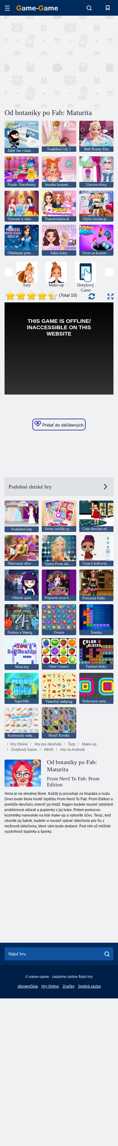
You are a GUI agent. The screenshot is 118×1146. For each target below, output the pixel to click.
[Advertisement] (56, 61)
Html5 (48, 750)
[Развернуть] (110, 296)
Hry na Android (72, 750)
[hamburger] (7, 8)
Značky (68, 986)
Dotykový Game (23, 750)
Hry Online (19, 744)
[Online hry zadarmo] (37, 8)
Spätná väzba (89, 986)
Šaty (71, 744)
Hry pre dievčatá (47, 744)
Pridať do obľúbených (62, 425)
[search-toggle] (89, 8)
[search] (106, 953)
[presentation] (9, 272)
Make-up (89, 744)
